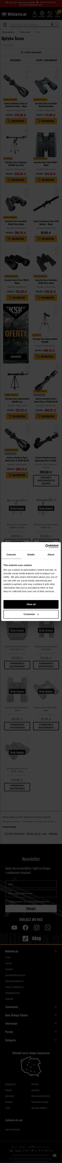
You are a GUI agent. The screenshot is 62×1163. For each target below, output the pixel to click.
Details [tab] (31, 554)
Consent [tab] (11, 554)
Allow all (31, 604)
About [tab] (51, 554)
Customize (29, 614)
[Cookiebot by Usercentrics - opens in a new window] (45, 546)
